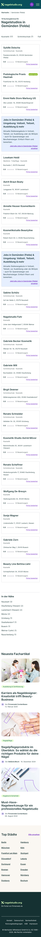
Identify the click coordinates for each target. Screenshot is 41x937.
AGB (26, 924)
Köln (22, 848)
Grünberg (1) (6, 618)
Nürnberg (24, 875)
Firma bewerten (32, 64)
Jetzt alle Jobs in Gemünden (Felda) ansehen (24, 147)
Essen (23, 864)
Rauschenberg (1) (8, 634)
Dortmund (5, 864)
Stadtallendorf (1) (9, 622)
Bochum (24, 880)
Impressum (33, 924)
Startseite (5, 12)
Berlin (3, 842)
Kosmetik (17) (7, 36)
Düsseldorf (6, 859)
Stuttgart (24, 853)
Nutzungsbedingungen (14, 924)
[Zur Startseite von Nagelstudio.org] (11, 4)
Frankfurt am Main (9, 853)
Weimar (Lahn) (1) (9, 630)
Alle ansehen (34, 834)
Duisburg (5, 880)
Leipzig (23, 859)
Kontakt (9, 920)
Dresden (24, 869)
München (5, 848)
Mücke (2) (5, 614)
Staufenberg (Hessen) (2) (12, 606)
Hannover (5, 875)
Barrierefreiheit (30, 920)
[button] (32, 4)
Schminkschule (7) (25, 36)
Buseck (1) (5, 626)
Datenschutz (19, 920)
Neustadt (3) (6, 602)
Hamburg (24, 842)
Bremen (4, 869)
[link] (20, 56)
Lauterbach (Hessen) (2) (11, 610)
